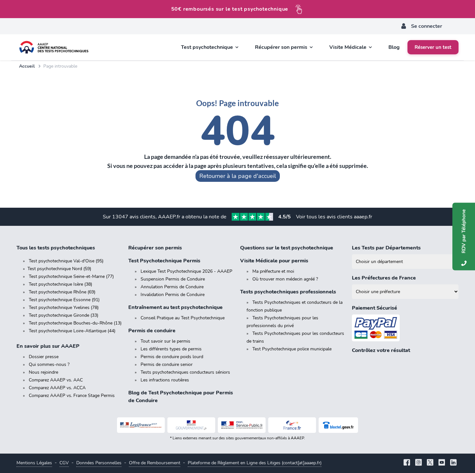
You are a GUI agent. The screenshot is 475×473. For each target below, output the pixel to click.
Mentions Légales (34, 463)
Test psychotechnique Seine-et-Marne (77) (71, 276)
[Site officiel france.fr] (292, 425)
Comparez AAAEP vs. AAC (56, 380)
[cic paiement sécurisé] (405, 327)
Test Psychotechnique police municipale (292, 349)
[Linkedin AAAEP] (453, 463)
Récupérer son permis (155, 247)
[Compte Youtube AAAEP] (442, 463)
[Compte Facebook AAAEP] (407, 463)
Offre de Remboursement (154, 463)
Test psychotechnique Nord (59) (59, 269)
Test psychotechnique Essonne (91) (64, 300)
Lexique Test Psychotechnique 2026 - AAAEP (186, 271)
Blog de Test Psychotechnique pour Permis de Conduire (180, 396)
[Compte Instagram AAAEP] (418, 463)
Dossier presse (43, 357)
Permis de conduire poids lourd (172, 357)
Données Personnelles (98, 463)
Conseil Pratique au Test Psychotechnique (183, 318)
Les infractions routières (165, 380)
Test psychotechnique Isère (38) (60, 284)
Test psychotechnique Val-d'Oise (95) (66, 261)
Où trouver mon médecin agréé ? (285, 279)
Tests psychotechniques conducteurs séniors (185, 372)
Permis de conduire (151, 330)
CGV (64, 463)
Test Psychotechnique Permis (164, 260)
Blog (394, 47)
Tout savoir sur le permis (165, 341)
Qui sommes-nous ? (49, 364)
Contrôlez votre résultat (381, 350)
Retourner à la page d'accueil (237, 176)
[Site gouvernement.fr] (191, 425)
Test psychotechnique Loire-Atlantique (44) (72, 331)
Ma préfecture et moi (273, 271)
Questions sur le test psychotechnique (286, 247)
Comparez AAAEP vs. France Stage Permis (72, 395)
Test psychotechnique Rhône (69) (62, 292)
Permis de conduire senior (167, 364)
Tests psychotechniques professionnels (288, 291)
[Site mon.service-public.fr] (242, 425)
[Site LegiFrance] (141, 425)
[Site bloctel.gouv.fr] (338, 425)
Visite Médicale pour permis (274, 260)
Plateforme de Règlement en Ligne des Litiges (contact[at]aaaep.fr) (255, 463)
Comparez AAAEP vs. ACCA (57, 388)
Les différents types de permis (171, 349)
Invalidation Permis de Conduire (173, 295)
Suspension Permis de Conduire (173, 279)
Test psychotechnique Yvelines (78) (64, 307)
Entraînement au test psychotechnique (175, 307)
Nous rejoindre (43, 372)
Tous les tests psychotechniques (55, 247)
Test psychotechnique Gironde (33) (63, 315)
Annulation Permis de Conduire (172, 287)
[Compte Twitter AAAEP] (430, 463)
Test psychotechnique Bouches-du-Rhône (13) (75, 323)
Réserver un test (433, 47)
